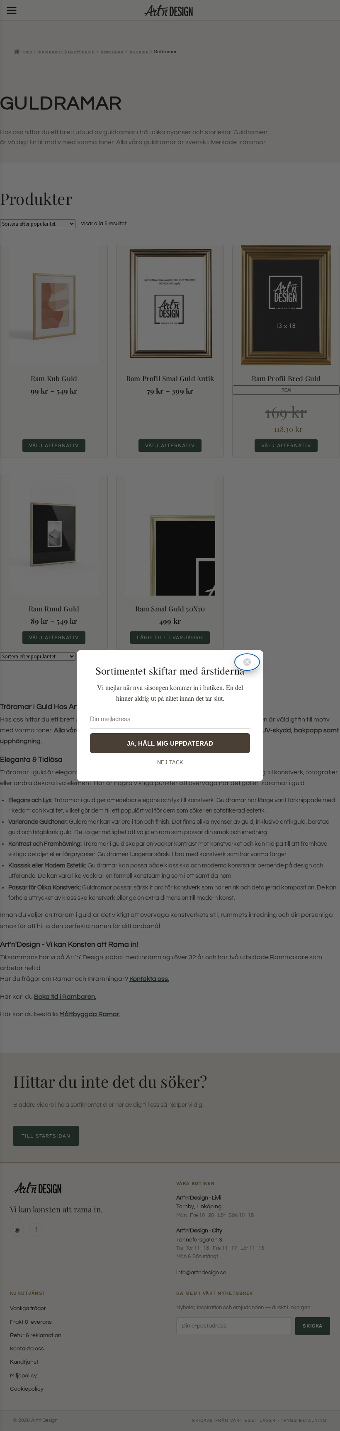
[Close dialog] (247, 662)
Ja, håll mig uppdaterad (170, 743)
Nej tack (170, 762)
